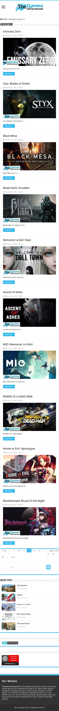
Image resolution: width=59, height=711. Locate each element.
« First (4, 551)
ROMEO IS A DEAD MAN (18, 396)
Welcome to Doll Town (17, 240)
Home (4, 19)
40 (3, 557)
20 (48, 554)
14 (39, 551)
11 (24, 551)
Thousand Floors (23, 623)
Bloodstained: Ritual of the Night (24, 500)
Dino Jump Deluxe (24, 614)
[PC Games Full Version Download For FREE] (29, 7)
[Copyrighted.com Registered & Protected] (10, 660)
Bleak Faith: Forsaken (16, 188)
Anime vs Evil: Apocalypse (19, 448)
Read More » (9, 74)
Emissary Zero (12, 31)
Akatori (19, 595)
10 (19, 551)
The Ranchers (22, 585)
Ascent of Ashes (13, 292)
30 (53, 554)
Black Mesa (10, 135)
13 (34, 551)
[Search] (48, 567)
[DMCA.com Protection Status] (10, 643)
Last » (13, 557)
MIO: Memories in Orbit (18, 344)
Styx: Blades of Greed (16, 83)
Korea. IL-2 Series (24, 604)
